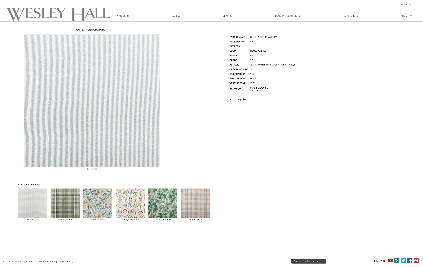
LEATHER (228, 16)
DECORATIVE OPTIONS (288, 16)
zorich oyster (195, 219)
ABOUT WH (407, 16)
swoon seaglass (163, 219)
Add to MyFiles (238, 99)
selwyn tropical (130, 219)
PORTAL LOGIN (407, 5)
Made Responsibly (48, 261)
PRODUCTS (122, 16)
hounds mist (33, 219)
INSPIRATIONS (351, 16)
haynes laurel (65, 219)
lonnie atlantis (98, 219)
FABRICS (175, 16)
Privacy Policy (66, 261)
